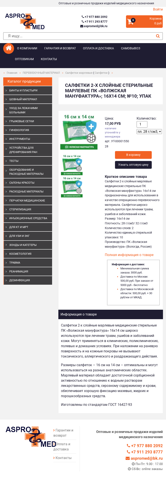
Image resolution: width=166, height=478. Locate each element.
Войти (158, 9)
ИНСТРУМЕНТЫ (19, 139)
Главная (12, 72)
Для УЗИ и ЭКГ (19, 235)
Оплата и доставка (98, 48)
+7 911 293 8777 (95, 21)
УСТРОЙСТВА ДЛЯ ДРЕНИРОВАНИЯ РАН (23, 149)
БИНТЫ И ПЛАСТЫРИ (23, 90)
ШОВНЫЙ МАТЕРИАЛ (23, 99)
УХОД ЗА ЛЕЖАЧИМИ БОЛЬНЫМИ (23, 110)
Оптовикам (24, 59)
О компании (27, 48)
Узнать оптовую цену (133, 165)
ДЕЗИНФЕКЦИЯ (19, 280)
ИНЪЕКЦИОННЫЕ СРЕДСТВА (28, 218)
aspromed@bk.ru (95, 26)
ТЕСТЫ (13, 160)
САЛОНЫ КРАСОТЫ (21, 182)
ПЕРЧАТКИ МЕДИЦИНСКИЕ (27, 200)
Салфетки (101, 72)
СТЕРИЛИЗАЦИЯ (20, 209)
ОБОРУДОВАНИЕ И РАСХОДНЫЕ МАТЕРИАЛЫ (26, 171)
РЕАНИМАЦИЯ (18, 271)
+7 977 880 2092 (95, 17)
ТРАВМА (14, 262)
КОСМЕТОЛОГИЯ (20, 253)
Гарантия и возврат (60, 48)
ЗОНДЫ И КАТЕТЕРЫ (23, 245)
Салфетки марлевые (79, 72)
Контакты (49, 59)
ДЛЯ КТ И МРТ (18, 227)
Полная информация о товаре (129, 255)
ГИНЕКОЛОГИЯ (19, 130)
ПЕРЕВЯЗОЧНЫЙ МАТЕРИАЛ (41, 72)
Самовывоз (130, 48)
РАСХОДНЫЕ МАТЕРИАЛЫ (26, 191)
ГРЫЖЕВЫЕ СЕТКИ (21, 121)
